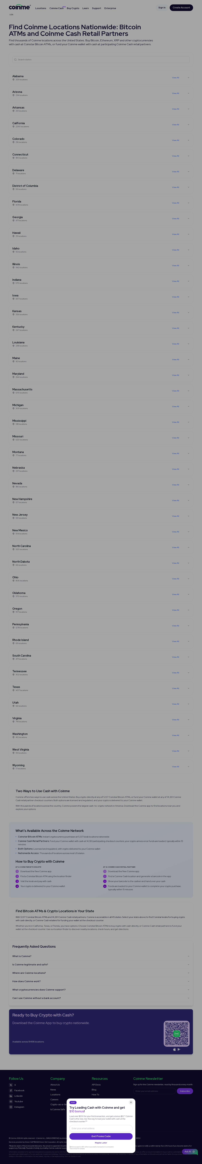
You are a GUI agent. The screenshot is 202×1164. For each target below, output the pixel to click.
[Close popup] (131, 1102)
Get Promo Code (101, 1136)
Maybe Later (101, 1142)
